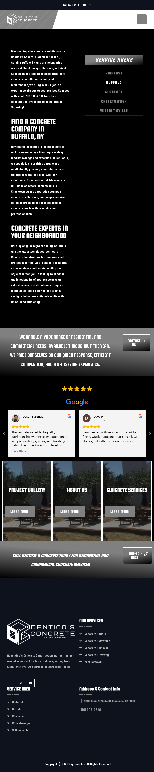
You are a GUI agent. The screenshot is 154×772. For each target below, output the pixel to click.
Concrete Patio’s (95, 634)
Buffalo (114, 82)
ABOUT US (77, 490)
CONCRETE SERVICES (127, 490)
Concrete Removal (96, 648)
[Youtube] (31, 683)
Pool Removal (93, 662)
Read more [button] (19, 450)
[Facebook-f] (11, 683)
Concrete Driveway (96, 655)
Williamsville (114, 111)
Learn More (19, 511)
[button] (150, 435)
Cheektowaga (114, 101)
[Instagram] (21, 683)
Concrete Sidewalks (97, 641)
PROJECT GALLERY (27, 490)
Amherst (114, 73)
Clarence (114, 92)
